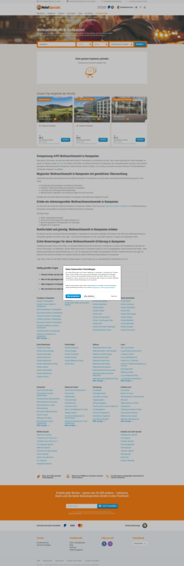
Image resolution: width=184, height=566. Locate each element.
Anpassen (114, 296)
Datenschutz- (96, 287)
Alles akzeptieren (73, 296)
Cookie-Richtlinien (109, 287)
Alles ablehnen (89, 296)
